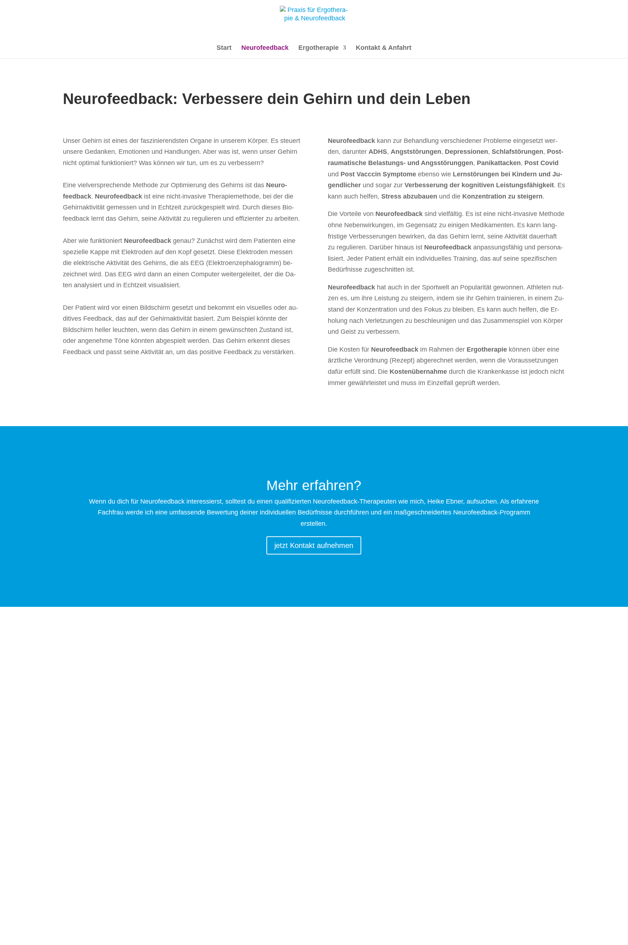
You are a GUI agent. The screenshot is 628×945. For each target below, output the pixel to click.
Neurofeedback (265, 48)
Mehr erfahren (157, 700)
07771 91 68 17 (108, 854)
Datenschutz (180, 936)
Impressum (138, 936)
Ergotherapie (318, 48)
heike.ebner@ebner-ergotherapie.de (137, 883)
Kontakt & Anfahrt (383, 48)
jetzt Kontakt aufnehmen (313, 545)
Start (224, 48)
